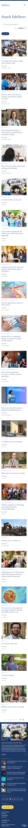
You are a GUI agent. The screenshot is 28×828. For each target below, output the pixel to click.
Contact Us (4, 817)
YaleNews (5, 5)
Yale (24, 826)
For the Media (4, 815)
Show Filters (5, 33)
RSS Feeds (3, 813)
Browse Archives (5, 812)
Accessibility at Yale (5, 820)
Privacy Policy (4, 822)
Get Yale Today (6, 807)
